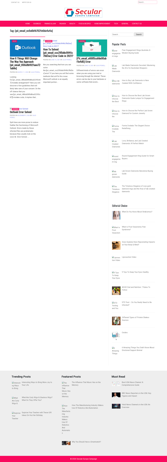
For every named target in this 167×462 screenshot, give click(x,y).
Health (72, 24)
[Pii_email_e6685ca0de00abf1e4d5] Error (91, 60)
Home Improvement (102, 24)
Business (37, 24)
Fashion (62, 24)
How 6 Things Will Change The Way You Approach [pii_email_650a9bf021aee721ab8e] (25, 63)
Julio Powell (35, 72)
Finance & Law (50, 24)
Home (27, 24)
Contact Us (15, 2)
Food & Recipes (85, 24)
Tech (116, 24)
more (14, 41)
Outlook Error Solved (20, 112)
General (125, 24)
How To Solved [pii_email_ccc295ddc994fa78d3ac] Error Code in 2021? (58, 52)
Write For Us (26, 2)
